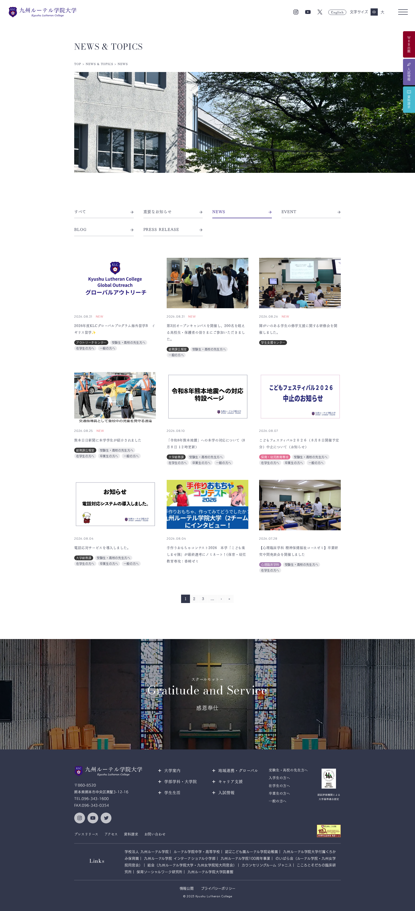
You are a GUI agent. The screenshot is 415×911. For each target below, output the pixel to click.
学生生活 (172, 793)
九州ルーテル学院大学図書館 (210, 872)
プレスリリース (86, 834)
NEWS (218, 212)
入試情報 (226, 793)
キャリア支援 (230, 782)
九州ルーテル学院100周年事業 (245, 858)
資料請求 (131, 834)
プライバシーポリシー (218, 888)
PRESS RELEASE (161, 229)
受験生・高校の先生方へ (129, 342)
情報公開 (187, 888)
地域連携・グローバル (238, 770)
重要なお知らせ (157, 212)
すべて (80, 212)
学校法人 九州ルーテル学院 (147, 851)
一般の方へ (107, 348)
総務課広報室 (178, 349)
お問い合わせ (155, 834)
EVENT (289, 212)
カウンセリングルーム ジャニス (267, 865)
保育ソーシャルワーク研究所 (160, 872)
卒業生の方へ (109, 456)
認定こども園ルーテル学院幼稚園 (251, 851)
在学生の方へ (85, 348)
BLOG (80, 229)
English (337, 12)
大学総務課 (176, 457)
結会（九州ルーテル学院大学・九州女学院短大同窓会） (192, 865)
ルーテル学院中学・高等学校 (197, 851)
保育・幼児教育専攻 (274, 457)
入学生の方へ (279, 777)
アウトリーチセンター (91, 342)
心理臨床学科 (270, 564)
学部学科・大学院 (180, 782)
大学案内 (172, 770)
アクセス (111, 834)
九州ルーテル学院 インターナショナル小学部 (180, 858)
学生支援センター (273, 342)
